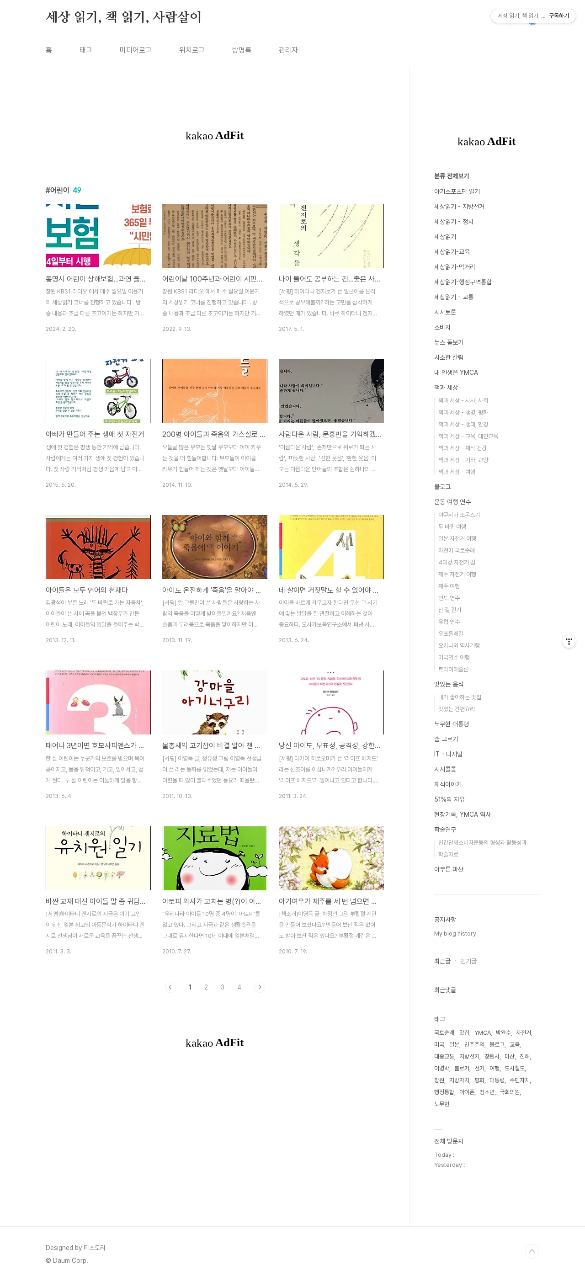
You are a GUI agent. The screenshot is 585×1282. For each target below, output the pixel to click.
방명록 (241, 50)
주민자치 (520, 1080)
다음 (259, 987)
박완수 (503, 1032)
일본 (454, 1044)
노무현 (441, 1104)
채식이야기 (448, 784)
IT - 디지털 (448, 754)
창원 (439, 1080)
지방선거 (469, 1056)
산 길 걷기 (449, 609)
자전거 (523, 1032)
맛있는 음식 (448, 684)
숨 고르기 (446, 739)
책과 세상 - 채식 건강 (462, 448)
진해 (525, 1056)
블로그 (442, 486)
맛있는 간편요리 (456, 709)
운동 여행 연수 (452, 501)
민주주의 (474, 1044)
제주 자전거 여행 (457, 574)
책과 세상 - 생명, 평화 (463, 412)
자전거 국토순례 (456, 550)
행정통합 (444, 1092)
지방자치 (459, 1080)
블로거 (461, 1068)
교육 (515, 1044)
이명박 (441, 1068)
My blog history (455, 933)
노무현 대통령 (451, 724)
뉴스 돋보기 (448, 342)
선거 (479, 1068)
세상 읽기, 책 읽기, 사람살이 (124, 17)
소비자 (442, 327)
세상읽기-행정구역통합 (463, 282)
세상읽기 (445, 236)
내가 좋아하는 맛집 (459, 697)
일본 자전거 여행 (457, 538)
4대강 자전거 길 (456, 562)
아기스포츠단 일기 (457, 191)
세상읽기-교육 (452, 251)
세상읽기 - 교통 (453, 297)
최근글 (442, 961)
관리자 (288, 50)
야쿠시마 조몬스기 (459, 514)
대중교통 (444, 1056)
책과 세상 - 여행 (456, 471)
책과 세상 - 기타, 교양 (463, 460)
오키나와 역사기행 (459, 645)
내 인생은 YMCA (456, 372)
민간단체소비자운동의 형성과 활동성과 (482, 842)
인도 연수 (449, 598)
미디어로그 (136, 50)
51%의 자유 (449, 799)
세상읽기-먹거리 (454, 267)
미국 (439, 1044)
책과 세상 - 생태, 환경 (463, 424)
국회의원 (510, 1092)
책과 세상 (446, 387)
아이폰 (466, 1092)
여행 (494, 1068)
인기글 (468, 961)
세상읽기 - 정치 (453, 221)
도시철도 (515, 1068)
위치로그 (192, 50)
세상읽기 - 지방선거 (459, 206)
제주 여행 (449, 586)
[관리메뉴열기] (569, 641)
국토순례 (444, 1032)
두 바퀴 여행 (452, 526)
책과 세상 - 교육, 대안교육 (468, 436)
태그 (86, 50)
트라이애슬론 (453, 669)
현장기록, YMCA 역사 (462, 814)
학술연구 (445, 829)
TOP (532, 1251)
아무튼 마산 (448, 869)
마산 (510, 1056)
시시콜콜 (445, 769)
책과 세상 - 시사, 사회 (463, 400)
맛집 (464, 1032)
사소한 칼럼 (448, 357)
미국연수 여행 (454, 657)
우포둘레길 (450, 633)
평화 (479, 1080)
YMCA (482, 1032)
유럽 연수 (449, 621)
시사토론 (445, 312)
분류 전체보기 (451, 176)
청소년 (487, 1092)
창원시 (492, 1056)
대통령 (497, 1080)
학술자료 (448, 854)
